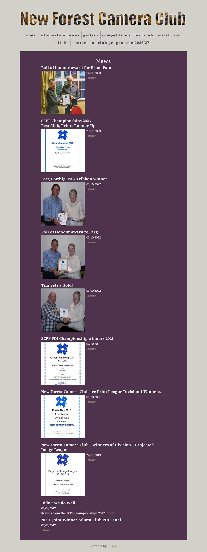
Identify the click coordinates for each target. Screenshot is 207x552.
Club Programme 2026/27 (123, 42)
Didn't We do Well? (59, 502)
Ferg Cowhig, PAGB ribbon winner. (74, 178)
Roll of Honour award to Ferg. (70, 232)
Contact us (83, 42)
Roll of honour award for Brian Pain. (76, 67)
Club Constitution (162, 35)
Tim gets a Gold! (57, 285)
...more (91, 78)
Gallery (91, 35)
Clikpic (112, 546)
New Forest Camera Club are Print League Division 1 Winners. (101, 391)
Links (63, 42)
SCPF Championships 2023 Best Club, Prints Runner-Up (68, 123)
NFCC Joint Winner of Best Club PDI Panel (81, 519)
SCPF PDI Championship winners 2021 (77, 338)
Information (52, 35)
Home (30, 35)
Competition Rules (121, 35)
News (74, 35)
